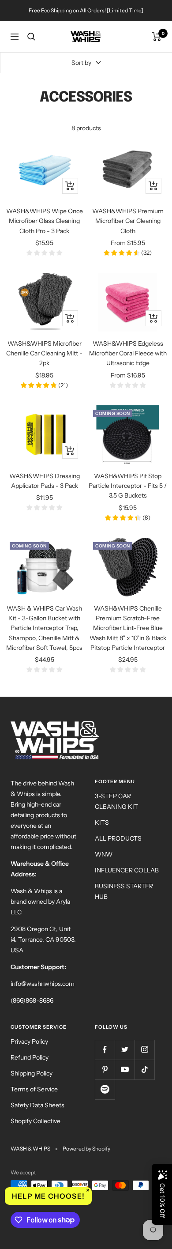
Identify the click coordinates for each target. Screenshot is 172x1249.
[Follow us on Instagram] (144, 1050)
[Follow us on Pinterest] (105, 1069)
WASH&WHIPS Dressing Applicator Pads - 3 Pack (44, 481)
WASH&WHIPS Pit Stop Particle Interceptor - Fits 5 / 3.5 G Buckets (128, 486)
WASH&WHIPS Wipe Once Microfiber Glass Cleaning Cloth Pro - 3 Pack (44, 221)
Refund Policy (30, 1057)
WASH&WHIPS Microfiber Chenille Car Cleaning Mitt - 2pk (44, 353)
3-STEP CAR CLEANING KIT (116, 801)
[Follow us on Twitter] (125, 1050)
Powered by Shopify (86, 1148)
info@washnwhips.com (43, 984)
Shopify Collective (35, 1121)
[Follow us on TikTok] (144, 1069)
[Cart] (156, 36)
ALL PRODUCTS (118, 838)
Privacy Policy (29, 1041)
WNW (103, 854)
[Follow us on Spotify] (105, 1089)
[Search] (31, 37)
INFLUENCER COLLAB (127, 870)
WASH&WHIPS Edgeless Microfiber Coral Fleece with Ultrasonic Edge (128, 353)
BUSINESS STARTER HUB (124, 891)
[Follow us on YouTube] (125, 1069)
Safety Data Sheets (37, 1105)
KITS (102, 822)
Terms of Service (34, 1089)
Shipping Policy (31, 1073)
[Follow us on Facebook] (105, 1050)
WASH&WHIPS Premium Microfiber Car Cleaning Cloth (128, 221)
